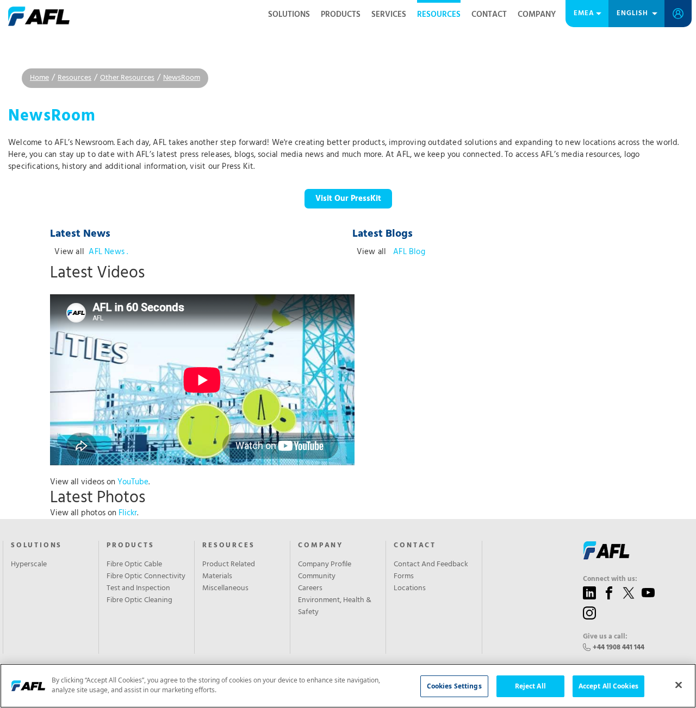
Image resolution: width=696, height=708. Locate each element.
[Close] (679, 685)
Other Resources (127, 78)
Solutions (289, 14)
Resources (439, 14)
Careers (310, 589)
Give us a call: (605, 637)
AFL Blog (408, 252)
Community (316, 577)
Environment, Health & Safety (334, 606)
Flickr (128, 513)
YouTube (132, 482)
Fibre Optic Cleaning (139, 600)
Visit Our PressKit (348, 198)
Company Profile (324, 565)
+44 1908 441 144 (618, 647)
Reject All (530, 686)
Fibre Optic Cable (134, 565)
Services (388, 14)
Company (537, 14)
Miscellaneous (225, 589)
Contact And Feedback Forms (431, 571)
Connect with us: (610, 579)
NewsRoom (181, 78)
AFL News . (108, 252)
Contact (489, 14)
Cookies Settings (454, 686)
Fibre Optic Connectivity (146, 577)
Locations (410, 589)
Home (39, 78)
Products (341, 14)
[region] (348, 685)
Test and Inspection (138, 589)
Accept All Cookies (608, 686)
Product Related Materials (228, 571)
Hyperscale (29, 565)
